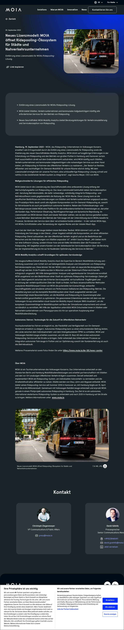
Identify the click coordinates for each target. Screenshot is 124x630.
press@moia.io (45, 535)
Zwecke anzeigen (110, 614)
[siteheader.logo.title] (13, 10)
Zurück (12, 19)
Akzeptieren (110, 600)
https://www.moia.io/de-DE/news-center (83, 350)
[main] (62, 287)
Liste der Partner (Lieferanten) (67, 609)
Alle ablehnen (110, 607)
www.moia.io (58, 397)
